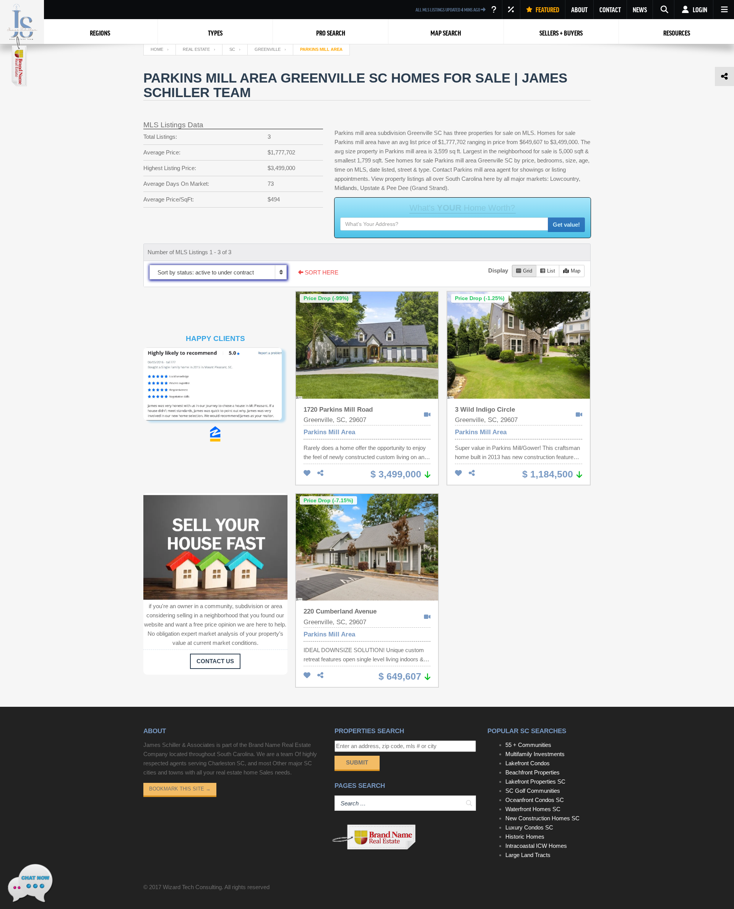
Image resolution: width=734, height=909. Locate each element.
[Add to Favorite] (307, 473)
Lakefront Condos (527, 763)
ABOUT (579, 9)
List (551, 271)
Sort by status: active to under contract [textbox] (206, 272)
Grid (527, 271)
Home (157, 49)
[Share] (320, 473)
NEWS (640, 9)
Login (699, 9)
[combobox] (218, 272)
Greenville (268, 49)
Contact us (215, 661)
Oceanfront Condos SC (534, 800)
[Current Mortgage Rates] (511, 9)
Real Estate (196, 49)
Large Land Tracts (527, 855)
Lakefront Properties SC (535, 781)
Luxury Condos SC (529, 827)
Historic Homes (524, 836)
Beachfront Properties (532, 772)
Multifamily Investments (535, 754)
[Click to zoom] (215, 386)
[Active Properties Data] (494, 9)
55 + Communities (528, 745)
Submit (357, 762)
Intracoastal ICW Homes (536, 845)
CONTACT (610, 9)
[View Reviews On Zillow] (215, 434)
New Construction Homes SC (542, 818)
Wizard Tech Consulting (192, 887)
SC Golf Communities (532, 790)
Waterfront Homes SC (532, 809)
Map (575, 271)
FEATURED (546, 9)
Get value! (566, 224)
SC (232, 49)
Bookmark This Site (180, 789)
